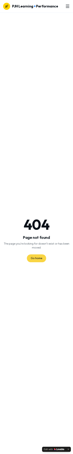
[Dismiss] (68, 449)
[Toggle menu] (67, 6)
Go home (36, 258)
